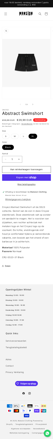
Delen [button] (8, 266)
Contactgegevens (39, 433)
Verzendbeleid (39, 429)
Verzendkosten (27, 124)
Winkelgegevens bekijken (18, 199)
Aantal (5, 153)
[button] (6, 14)
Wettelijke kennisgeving (19, 433)
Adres (8, 359)
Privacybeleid (41, 424)
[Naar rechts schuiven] (33, 104)
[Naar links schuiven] (20, 104)
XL (33, 136)
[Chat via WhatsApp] (47, 433)
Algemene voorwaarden (20, 429)
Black (8, 147)
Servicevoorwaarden (16, 341)
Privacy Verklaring (15, 372)
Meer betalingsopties (26, 184)
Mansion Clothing (25, 421)
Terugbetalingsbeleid (16, 347)
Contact (10, 366)
